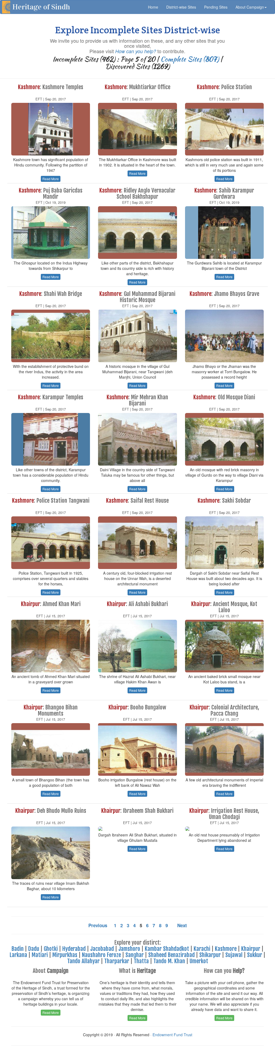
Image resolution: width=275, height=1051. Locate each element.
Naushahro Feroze (101, 954)
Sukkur (254, 954)
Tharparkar (116, 961)
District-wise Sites (181, 7)
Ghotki (51, 948)
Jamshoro (129, 948)
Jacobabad (102, 948)
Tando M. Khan (169, 961)
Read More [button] (50, 178)
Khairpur (250, 948)
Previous (97, 925)
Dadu (33, 948)
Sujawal (234, 954)
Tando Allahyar (83, 961)
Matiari (40, 954)
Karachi (202, 948)
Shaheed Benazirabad (171, 954)
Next (182, 925)
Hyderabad (74, 948)
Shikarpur (210, 954)
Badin (18, 948)
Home (155, 7)
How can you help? (135, 51)
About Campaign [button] (250, 7)
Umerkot (199, 961)
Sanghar (134, 954)
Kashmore (226, 948)
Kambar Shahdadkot (167, 948)
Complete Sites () (189, 59)
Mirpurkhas (64, 954)
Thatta (141, 961)
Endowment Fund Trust (172, 1034)
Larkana (18, 954)
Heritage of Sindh (41, 7)
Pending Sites (215, 7)
